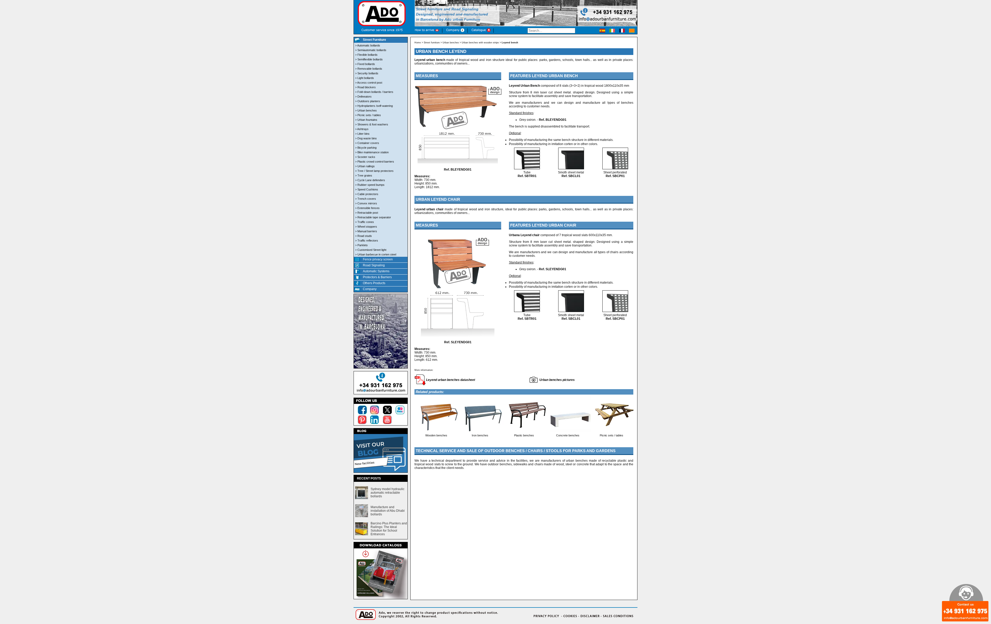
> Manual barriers (366, 231)
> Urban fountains (366, 119)
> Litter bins (362, 133)
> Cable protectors (366, 194)
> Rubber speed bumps (370, 184)
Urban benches (451, 42)
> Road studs (363, 235)
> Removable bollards (368, 68)
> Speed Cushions (366, 189)
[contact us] (381, 394)
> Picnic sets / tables (368, 115)
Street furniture (432, 42)
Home (417, 42)
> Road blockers (365, 87)
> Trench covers (365, 198)
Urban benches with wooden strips (480, 42)
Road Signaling (374, 265)
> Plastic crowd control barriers (374, 161)
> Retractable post (366, 212)
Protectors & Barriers (377, 277)
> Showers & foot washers (371, 124)
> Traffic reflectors (366, 240)
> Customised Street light (370, 249)
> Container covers (367, 143)
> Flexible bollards (366, 54)
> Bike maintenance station (372, 152)
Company (370, 289)
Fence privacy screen (378, 259)
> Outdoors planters (367, 101)
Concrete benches (567, 435)
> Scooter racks (365, 156)
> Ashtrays (362, 129)
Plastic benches (524, 435)
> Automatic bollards (367, 45)
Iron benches (480, 435)
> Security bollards (366, 73)
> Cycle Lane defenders (370, 180)
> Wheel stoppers (366, 226)
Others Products (374, 283)
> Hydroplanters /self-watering (374, 105)
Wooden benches (436, 435)
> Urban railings (365, 166)
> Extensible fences (367, 208)
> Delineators (363, 96)
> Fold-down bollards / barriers (374, 91)
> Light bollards (364, 77)
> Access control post (368, 82)
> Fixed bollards (365, 64)
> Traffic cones (364, 221)
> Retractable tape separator (373, 217)
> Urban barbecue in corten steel (375, 254)
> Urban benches (366, 110)
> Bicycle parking (366, 147)
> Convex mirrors (366, 203)
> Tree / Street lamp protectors (374, 170)
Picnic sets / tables (611, 435)
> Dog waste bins (366, 138)
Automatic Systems (376, 271)
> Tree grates (363, 175)
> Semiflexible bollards (369, 59)
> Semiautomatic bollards (370, 50)
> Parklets (361, 245)
